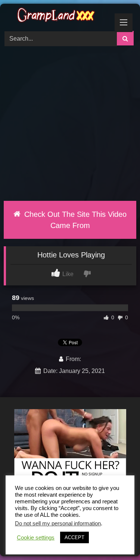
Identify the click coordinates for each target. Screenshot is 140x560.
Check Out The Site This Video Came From (74, 220)
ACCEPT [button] (74, 537)
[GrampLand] (57, 16)
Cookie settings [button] (36, 538)
